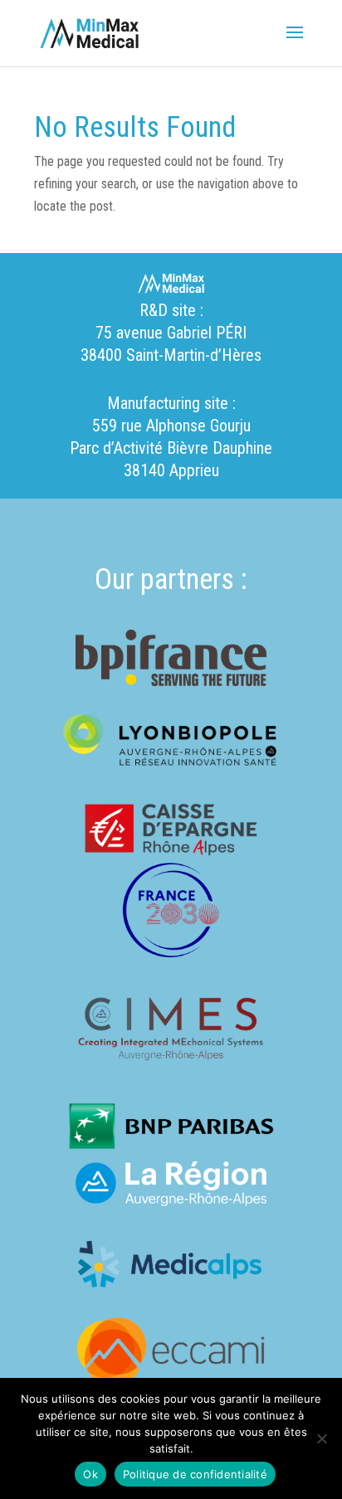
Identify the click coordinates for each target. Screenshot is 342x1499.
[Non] (321, 1438)
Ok (90, 1474)
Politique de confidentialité (195, 1474)
